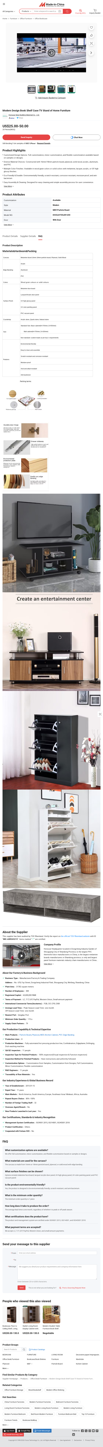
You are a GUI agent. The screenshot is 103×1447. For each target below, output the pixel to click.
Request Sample (43, 143)
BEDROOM (7, 1354)
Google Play (24, 1430)
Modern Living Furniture (73, 1408)
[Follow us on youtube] (93, 1430)
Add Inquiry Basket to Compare (52, 97)
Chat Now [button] (78, 137)
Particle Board (25, 1034)
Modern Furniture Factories (40, 1402)
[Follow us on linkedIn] (73, 1434)
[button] (4, 4)
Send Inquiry (26, 137)
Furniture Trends (11, 1420)
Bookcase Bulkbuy (30, 1420)
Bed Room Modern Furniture (42, 1414)
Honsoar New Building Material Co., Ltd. (24, 115)
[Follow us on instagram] (89, 1430)
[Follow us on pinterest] (97, 1430)
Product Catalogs (38, 1349)
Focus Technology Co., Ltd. (34, 1440)
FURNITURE (31, 1354)
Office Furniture (26, 18)
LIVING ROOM (57, 1354)
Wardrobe (80, 1359)
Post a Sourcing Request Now (72, 1288)
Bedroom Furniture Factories (67, 1402)
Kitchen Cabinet (51, 1034)
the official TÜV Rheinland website (75, 936)
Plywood (35, 1034)
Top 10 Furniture (88, 1414)
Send (21, 1287)
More (5, 1425)
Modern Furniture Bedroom (15, 1414)
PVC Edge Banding (66, 1034)
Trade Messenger (42, 1430)
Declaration (78, 1440)
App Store (9, 1430)
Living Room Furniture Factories (17, 1408)
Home (5, 18)
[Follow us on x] (86, 1430)
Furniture (13, 18)
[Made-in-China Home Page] (51, 4)
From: (14, 1253)
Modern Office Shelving (55, 1390)
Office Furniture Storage (14, 1390)
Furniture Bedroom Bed (67, 1414)
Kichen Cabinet (82, 1364)
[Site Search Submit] (67, 11)
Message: (12, 1266)
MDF (42, 1034)
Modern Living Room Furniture (46, 1408)
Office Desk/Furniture (11, 1359)
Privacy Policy (90, 1440)
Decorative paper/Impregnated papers (88, 1354)
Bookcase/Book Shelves (36, 1359)
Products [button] (25, 11)
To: (15, 1260)
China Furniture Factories (14, 1402)
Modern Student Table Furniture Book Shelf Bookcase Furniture (51, 1328)
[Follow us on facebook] (82, 1430)
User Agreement (65, 1440)
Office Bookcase (41, 18)
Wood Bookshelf (34, 1390)
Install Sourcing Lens (14, 1434)
